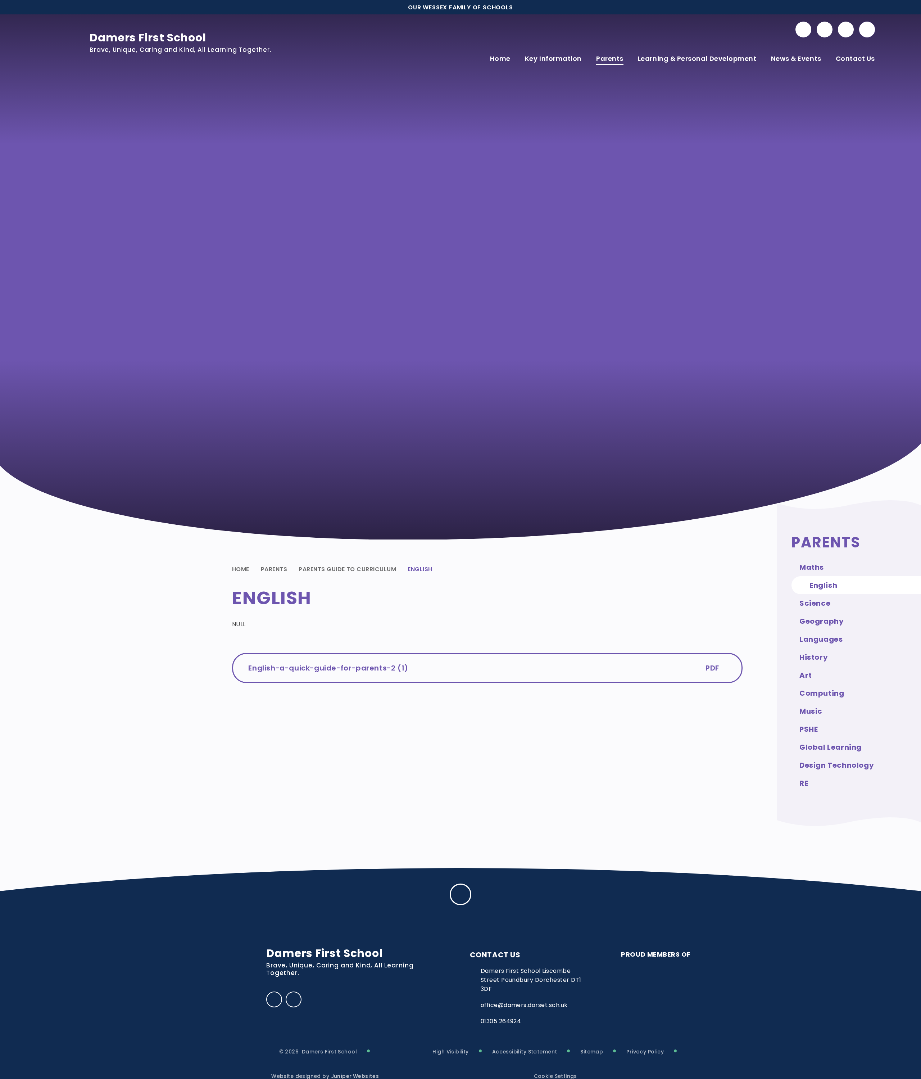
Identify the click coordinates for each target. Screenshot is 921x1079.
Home (240, 569)
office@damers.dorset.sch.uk (524, 1005)
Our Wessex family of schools (460, 7)
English (420, 569)
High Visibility (450, 1051)
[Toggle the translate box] (846, 29)
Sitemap (591, 1051)
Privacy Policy (645, 1051)
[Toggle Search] (867, 29)
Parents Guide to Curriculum (347, 569)
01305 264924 (501, 1021)
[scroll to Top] (460, 894)
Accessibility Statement (524, 1051)
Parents (274, 569)
